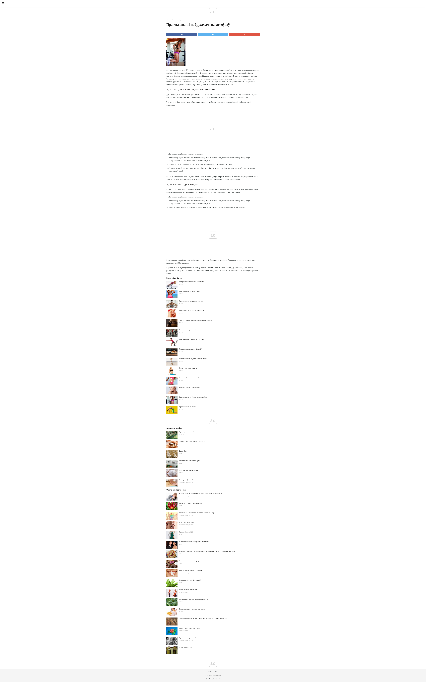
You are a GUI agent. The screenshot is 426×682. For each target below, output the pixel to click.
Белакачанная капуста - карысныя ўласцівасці (194, 599)
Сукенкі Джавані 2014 (186, 532)
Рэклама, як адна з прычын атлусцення (192, 609)
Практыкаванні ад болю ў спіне (189, 291)
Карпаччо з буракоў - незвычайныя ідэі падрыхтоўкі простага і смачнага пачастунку (207, 551)
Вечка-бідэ (183, 451)
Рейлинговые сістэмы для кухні (189, 461)
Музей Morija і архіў (186, 647)
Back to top (213, 672)
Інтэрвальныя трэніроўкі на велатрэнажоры (193, 330)
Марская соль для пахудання (188, 470)
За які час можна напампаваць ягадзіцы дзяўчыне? (196, 320)
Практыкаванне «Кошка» (187, 407)
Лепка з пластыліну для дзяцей (189, 628)
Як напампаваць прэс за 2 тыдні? (190, 349)
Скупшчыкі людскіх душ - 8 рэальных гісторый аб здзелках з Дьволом (203, 618)
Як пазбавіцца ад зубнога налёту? (190, 570)
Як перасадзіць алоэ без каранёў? (190, 580)
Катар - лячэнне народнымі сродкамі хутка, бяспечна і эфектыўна (201, 493)
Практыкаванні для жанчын (179, 20)
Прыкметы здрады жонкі (187, 638)
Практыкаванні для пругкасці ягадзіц (191, 339)
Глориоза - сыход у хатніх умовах (190, 503)
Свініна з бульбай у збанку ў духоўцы (191, 441)
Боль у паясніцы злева (186, 522)
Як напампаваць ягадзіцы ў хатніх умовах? (193, 359)
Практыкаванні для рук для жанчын (191, 301)
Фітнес (168, 20)
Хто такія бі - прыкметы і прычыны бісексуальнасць (196, 513)
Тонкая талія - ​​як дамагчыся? (189, 378)
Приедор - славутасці (186, 432)
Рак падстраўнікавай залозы (188, 480)
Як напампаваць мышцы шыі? (189, 387)
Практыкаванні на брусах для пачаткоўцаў (193, 397)
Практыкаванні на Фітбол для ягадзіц (191, 310)
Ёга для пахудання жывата (188, 368)
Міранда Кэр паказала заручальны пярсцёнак (194, 541)
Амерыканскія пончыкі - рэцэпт (190, 561)
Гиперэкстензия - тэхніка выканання (191, 282)
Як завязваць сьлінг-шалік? (188, 590)
